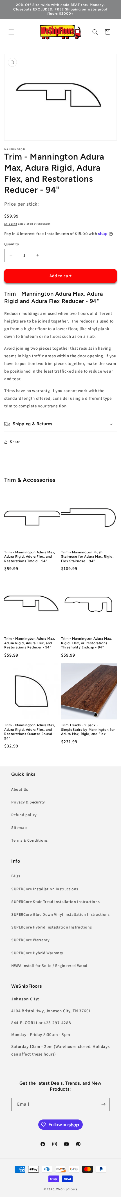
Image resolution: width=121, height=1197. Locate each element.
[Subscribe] (103, 1104)
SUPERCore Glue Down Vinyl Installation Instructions (60, 914)
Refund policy (24, 814)
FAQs (15, 875)
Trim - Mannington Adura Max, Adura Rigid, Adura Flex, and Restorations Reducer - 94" (29, 643)
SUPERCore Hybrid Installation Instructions (51, 927)
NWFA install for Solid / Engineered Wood (49, 965)
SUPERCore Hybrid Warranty (37, 952)
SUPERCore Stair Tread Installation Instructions (55, 901)
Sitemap (19, 827)
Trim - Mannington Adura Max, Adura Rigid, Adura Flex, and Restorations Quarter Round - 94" (29, 731)
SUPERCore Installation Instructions (44, 888)
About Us (19, 789)
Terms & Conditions (29, 840)
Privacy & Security (28, 802)
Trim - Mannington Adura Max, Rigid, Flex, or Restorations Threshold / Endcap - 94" (86, 643)
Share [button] (15, 441)
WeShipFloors (66, 1189)
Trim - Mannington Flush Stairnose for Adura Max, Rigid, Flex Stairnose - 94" (87, 556)
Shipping (10, 223)
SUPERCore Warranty (30, 939)
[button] (11, 32)
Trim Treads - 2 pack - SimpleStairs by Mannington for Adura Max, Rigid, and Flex (88, 729)
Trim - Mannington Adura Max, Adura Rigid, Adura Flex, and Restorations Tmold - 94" (29, 556)
